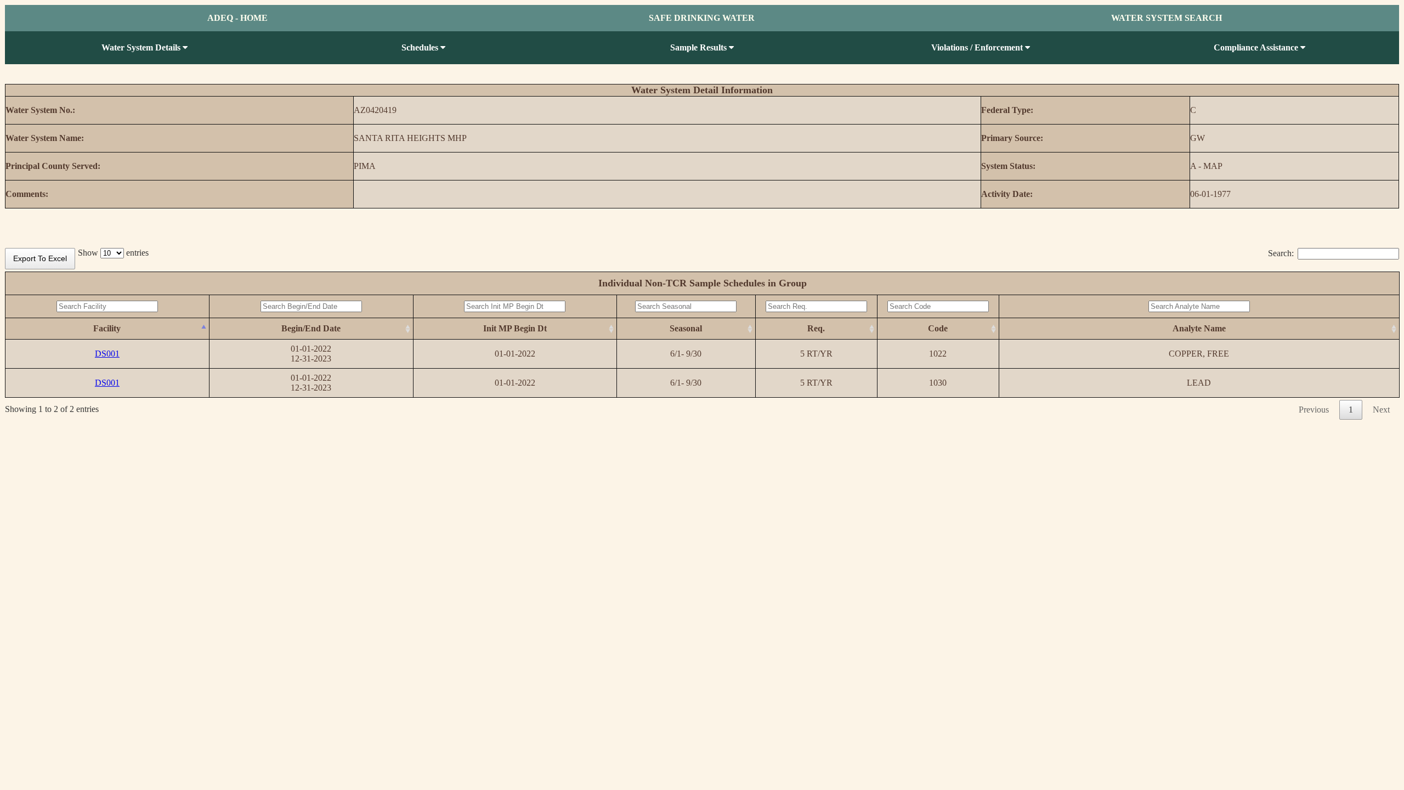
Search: (1281, 253)
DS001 (107, 353)
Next (1381, 409)
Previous (1314, 409)
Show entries (113, 252)
